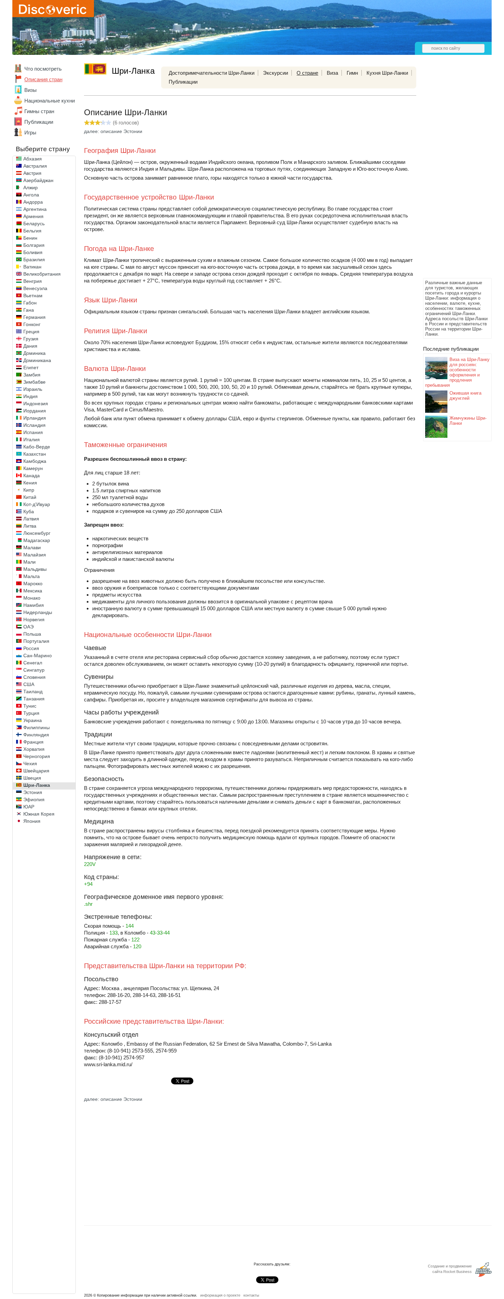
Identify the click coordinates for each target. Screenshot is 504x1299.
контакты (251, 1295)
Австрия (32, 173)
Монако (31, 598)
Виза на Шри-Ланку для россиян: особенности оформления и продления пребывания (457, 372)
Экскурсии (275, 73)
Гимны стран (39, 111)
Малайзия (34, 554)
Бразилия (34, 259)
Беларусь (34, 223)
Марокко (33, 583)
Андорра (33, 202)
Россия (31, 648)
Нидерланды (37, 612)
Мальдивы (35, 569)
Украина (32, 720)
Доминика (34, 353)
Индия (30, 396)
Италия (31, 439)
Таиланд (33, 691)
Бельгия (32, 230)
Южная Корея (39, 814)
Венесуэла (35, 288)
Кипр (28, 490)
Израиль (32, 389)
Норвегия (34, 619)
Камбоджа (34, 461)
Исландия (34, 425)
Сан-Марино (37, 655)
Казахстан (34, 454)
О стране (307, 73)
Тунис (29, 706)
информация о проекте (220, 1295)
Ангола (31, 194)
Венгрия (32, 281)
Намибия (33, 605)
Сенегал (32, 662)
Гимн (352, 73)
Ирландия (34, 418)
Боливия (33, 252)
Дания (30, 346)
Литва (29, 526)
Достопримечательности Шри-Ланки (211, 73)
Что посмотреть (43, 69)
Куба (28, 511)
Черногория (36, 756)
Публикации (38, 122)
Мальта (31, 576)
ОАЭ (28, 626)
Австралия (35, 166)
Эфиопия (34, 799)
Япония (31, 821)
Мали (29, 562)
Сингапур (34, 670)
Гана (28, 310)
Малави (32, 547)
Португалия (36, 641)
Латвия (31, 518)
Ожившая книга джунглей (465, 395)
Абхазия (32, 158)
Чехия (30, 763)
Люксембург (36, 533)
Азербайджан (38, 180)
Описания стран (43, 79)
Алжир (30, 187)
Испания (33, 432)
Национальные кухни (49, 101)
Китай (29, 497)
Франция (33, 742)
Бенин (30, 238)
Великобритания (42, 274)
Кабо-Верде (36, 446)
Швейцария (36, 770)
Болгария (34, 245)
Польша (32, 634)
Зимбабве (34, 382)
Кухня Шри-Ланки (387, 73)
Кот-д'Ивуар (36, 504)
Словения (34, 677)
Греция (31, 331)
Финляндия (36, 734)
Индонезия (35, 403)
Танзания (34, 698)
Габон (30, 302)
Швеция (32, 778)
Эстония (32, 792)
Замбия (31, 374)
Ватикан (32, 266)
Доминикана (37, 360)
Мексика (32, 590)
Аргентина (35, 209)
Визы (30, 90)
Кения (30, 482)
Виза (332, 73)
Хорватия (34, 749)
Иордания (34, 410)
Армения (33, 216)
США (28, 684)
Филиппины (36, 727)
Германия (34, 317)
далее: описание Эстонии (113, 131)
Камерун (33, 468)
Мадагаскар (36, 540)
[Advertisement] (450, 173)
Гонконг (31, 324)
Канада (31, 475)
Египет (30, 367)
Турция (31, 713)
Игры (30, 132)
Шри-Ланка (36, 785)
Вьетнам (33, 295)
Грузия (30, 338)
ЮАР (28, 806)
